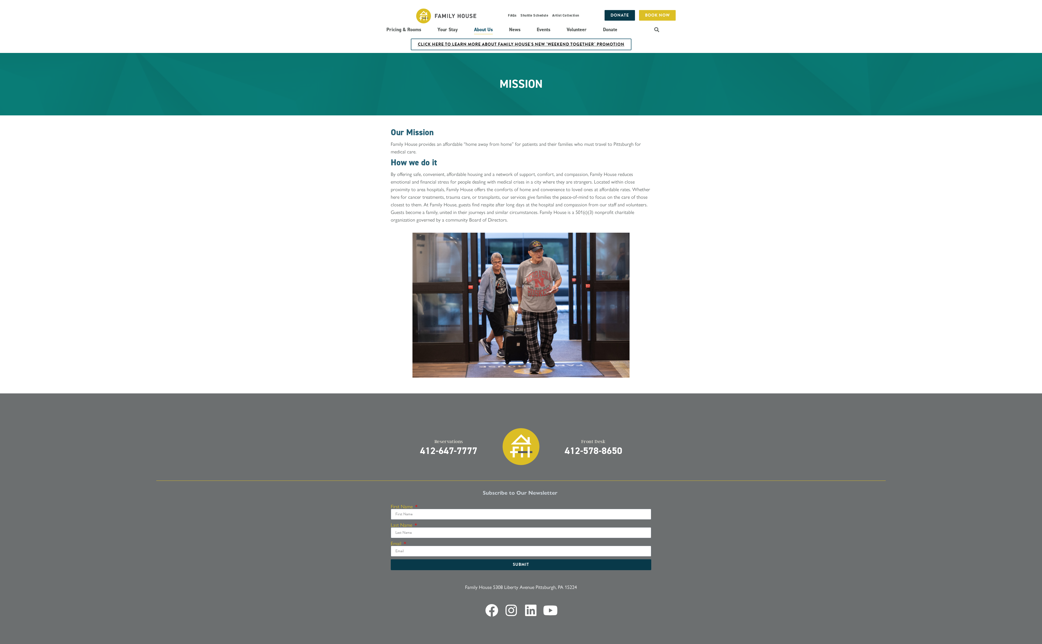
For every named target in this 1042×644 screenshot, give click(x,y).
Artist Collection (565, 15)
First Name (402, 506)
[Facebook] (491, 610)
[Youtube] (550, 610)
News (514, 29)
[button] (656, 29)
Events (543, 29)
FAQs (512, 15)
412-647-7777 (448, 450)
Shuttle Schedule (534, 15)
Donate (610, 29)
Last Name (402, 524)
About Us (483, 29)
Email (397, 543)
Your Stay (447, 29)
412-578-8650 (593, 450)
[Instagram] (511, 610)
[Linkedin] (530, 610)
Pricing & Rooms (403, 29)
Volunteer (577, 29)
